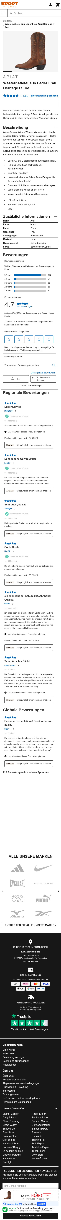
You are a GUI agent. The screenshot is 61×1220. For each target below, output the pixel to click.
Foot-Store (8, 1132)
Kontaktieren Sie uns (30, 951)
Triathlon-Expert (40, 1147)
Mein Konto (9, 1049)
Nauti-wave (9, 1158)
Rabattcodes (10, 1064)
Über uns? (8, 1075)
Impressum (9, 1090)
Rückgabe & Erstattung (15, 1087)
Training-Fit (38, 1139)
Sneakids (37, 1136)
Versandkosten (42, 1198)
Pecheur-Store (40, 1117)
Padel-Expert (39, 1113)
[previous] (2, 891)
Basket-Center (10, 1113)
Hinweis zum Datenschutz (17, 1102)
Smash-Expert (40, 1128)
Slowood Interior (41, 1125)
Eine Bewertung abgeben (44, 95)
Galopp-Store (10, 1136)
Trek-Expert (38, 1143)
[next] (59, 891)
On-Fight (7, 1162)
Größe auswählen (30, 1215)
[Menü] (4, 13)
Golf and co (9, 1139)
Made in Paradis (12, 1154)
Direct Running (11, 1121)
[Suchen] (11, 13)
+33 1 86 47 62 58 (30, 961)
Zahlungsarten (11, 1094)
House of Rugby (11, 1147)
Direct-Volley (10, 1125)
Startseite (8, 20)
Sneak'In (36, 1132)
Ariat (11, 76)
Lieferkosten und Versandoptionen (22, 1098)
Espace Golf (9, 1128)
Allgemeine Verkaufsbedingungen (21, 1083)
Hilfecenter (9, 1053)
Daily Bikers (9, 1117)
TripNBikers (38, 1151)
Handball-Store (11, 1143)
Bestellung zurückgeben (30, 1009)
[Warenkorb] (57, 4)
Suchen (18, 13)
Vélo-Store (37, 1154)
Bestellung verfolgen (14, 1057)
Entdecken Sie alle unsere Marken (30, 925)
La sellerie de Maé (13, 1151)
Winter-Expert (39, 1158)
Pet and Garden (40, 1121)
